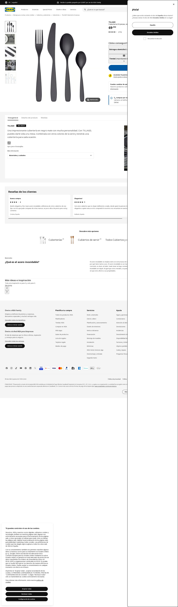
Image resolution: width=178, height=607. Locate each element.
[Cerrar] (174, 4)
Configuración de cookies (26, 599)
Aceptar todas (26, 589)
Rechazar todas (27, 594)
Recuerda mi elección (155, 39)
